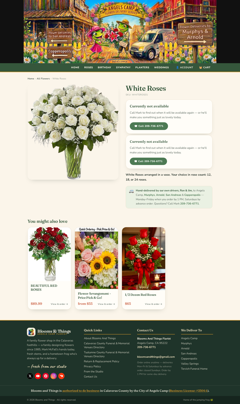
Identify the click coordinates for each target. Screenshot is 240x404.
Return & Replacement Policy (101, 361)
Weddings (161, 67)
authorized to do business (80, 391)
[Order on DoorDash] (61, 376)
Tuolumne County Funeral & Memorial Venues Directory (106, 354)
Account (184, 67)
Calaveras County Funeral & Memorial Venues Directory (107, 345)
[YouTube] (38, 376)
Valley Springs (190, 364)
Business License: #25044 (189, 391)
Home (75, 67)
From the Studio (93, 371)
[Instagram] (53, 376)
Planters (142, 67)
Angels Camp (189, 338)
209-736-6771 (189, 203)
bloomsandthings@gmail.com (156, 357)
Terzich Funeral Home (194, 369)
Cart (204, 67)
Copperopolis (192, 195)
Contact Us (90, 376)
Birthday (104, 67)
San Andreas (173, 195)
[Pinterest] (46, 376)
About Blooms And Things (100, 338)
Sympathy (123, 67)
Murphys (149, 195)
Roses (88, 67)
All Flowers (43, 78)
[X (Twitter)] (30, 376)
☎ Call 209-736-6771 (148, 126)
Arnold (160, 195)
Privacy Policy (92, 366)
